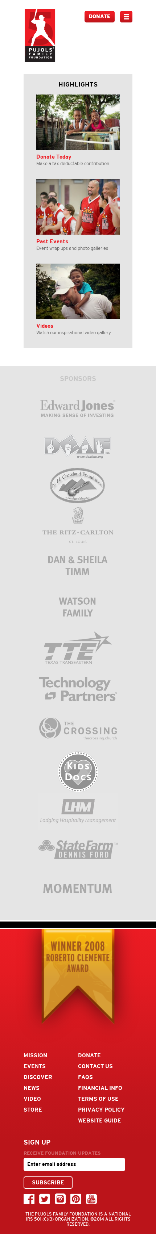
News (32, 1088)
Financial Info (100, 1088)
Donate (99, 16)
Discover (38, 1077)
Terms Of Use (98, 1099)
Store (33, 1110)
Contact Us (95, 1066)
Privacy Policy (101, 1110)
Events (35, 1066)
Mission (35, 1055)
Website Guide (99, 1120)
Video (32, 1099)
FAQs (85, 1077)
